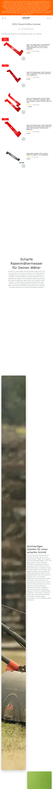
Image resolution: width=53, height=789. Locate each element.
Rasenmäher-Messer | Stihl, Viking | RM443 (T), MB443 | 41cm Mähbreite (37, 154)
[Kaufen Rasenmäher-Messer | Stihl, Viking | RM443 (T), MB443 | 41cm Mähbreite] (13, 157)
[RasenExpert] (26, 18)
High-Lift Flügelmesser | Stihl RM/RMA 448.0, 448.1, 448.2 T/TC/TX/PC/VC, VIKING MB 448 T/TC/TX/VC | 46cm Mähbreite (38, 47)
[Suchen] (5, 18)
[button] (2, 18)
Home (19, 28)
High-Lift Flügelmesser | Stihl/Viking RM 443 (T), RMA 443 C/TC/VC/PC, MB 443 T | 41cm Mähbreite (38, 74)
